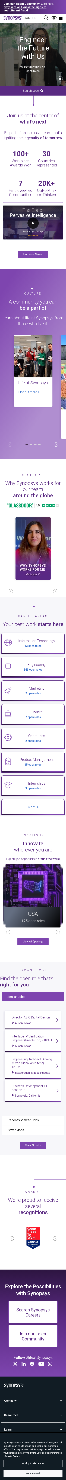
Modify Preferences (33, 1463)
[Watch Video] (33, 548)
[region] (33, 1456)
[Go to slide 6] (43, 591)
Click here (47, 3)
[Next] (56, 444)
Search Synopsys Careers (33, 1312)
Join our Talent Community (33, 1336)
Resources (11, 1415)
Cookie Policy (12, 1456)
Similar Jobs (16, 997)
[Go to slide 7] (45, 932)
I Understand (33, 1473)
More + (33, 807)
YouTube (41, 1364)
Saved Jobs (16, 1130)
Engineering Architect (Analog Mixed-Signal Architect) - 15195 (32, 1063)
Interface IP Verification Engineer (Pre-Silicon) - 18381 (32, 1038)
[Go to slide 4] (39, 444)
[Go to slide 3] (35, 444)
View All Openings (33, 941)
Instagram (50, 1364)
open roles (33, 646)
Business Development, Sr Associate (29, 1088)
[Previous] (10, 444)
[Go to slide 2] (31, 444)
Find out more (28, 392)
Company (10, 1400)
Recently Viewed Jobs (23, 1120)
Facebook (32, 1364)
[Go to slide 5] (39, 591)
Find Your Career (33, 254)
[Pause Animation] (60, 78)
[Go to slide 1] (27, 444)
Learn (8, 1429)
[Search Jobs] (46, 18)
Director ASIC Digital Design (31, 1017)
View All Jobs (33, 1145)
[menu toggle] (60, 18)
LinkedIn (23, 1364)
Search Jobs (31, 90)
